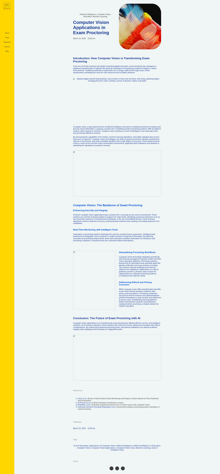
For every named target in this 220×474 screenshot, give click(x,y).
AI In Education (82, 446)
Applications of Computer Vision (102, 446)
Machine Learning (100, 16)
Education (87, 16)
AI (74, 446)
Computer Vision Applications (103, 448)
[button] (111, 468)
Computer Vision (104, 14)
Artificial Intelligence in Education (146, 446)
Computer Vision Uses (125, 448)
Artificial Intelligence (88, 14)
